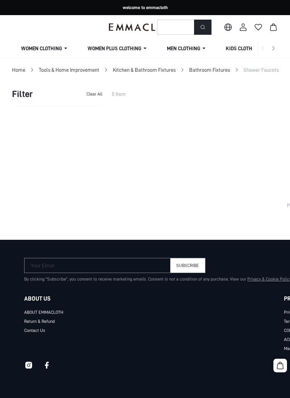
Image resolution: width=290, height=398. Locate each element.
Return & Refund (39, 321)
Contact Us (34, 330)
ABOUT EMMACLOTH (43, 312)
